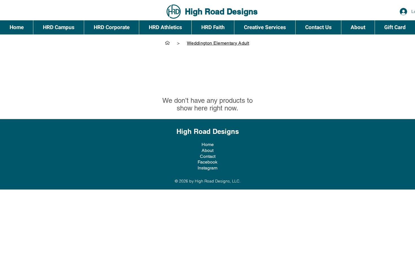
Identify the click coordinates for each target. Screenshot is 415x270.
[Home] (167, 43)
